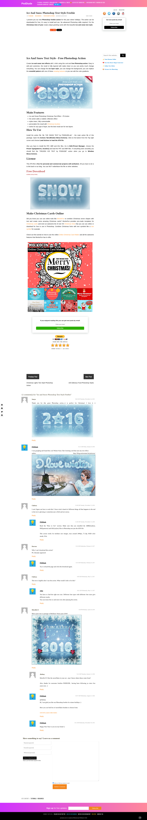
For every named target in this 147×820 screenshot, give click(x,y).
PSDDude (35, 447)
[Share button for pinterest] (1, 415)
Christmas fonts (69, 224)
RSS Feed (94, 814)
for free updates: (56, 808)
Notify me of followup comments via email (61, 783)
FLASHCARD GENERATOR (42, 4)
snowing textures (59, 71)
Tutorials (34, 798)
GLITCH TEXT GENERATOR (78, 2)
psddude (30, 16)
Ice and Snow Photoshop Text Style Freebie (50, 12)
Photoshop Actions (49, 16)
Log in (115, 9)
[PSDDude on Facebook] (114, 13)
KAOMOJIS (62, 2)
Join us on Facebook (71, 814)
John (41, 591)
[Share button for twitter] (1, 411)
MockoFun (60, 218)
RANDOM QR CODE (100, 2)
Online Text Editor (110, 66)
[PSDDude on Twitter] (109, 13)
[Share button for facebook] (1, 408)
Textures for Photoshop (111, 69)
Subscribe (60, 328)
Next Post (88, 376)
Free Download (35, 171)
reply (34, 440)
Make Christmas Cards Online (45, 213)
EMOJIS (68, 2)
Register (121, 9)
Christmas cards (32, 224)
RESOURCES (46, 2)
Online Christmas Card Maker (69, 235)
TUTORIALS (39, 2)
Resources (38, 16)
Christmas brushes (53, 124)
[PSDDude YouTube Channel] (123, 13)
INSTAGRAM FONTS (91, 2)
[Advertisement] (60, 45)
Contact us (100, 814)
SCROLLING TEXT (53, 2)
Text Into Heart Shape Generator (114, 62)
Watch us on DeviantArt (84, 814)
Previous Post (32, 376)
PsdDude (26, 3)
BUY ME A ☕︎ (57, 4)
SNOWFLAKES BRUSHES (48, 713)
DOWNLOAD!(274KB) (31, 174)
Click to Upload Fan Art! (30, 758)
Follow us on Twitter (59, 814)
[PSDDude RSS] (105, 13)
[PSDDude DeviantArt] (119, 13)
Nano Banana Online (110, 59)
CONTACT (51, 4)
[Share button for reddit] (1, 404)
